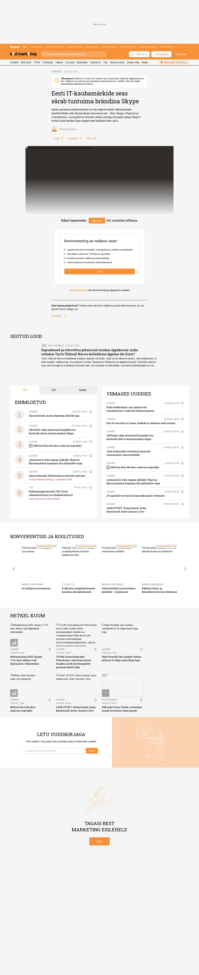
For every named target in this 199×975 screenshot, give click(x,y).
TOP (31, 487)
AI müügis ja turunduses (36, 588)
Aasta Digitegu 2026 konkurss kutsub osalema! (57, 475)
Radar (145, 62)
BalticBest (82, 62)
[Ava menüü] (24, 47)
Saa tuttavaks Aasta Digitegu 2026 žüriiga (54, 415)
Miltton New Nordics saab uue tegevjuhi (58, 445)
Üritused (69, 62)
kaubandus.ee (37, 47)
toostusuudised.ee (128, 47)
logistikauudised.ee (148, 47)
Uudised (33, 411)
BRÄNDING (56, 71)
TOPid (36, 62)
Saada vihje (133, 62)
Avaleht (14, 62)
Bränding (56, 315)
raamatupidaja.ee (91, 47)
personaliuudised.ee (55, 47)
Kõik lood (26, 62)
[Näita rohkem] (179, 47)
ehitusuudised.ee (167, 47)
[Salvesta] (91, 411)
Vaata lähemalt (77, 290)
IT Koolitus (68, 584)
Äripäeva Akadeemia (32, 584)
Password (95, 62)
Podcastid (47, 62)
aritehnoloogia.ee (109, 47)
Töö (105, 62)
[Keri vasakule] (13, 569)
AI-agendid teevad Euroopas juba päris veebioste (135, 495)
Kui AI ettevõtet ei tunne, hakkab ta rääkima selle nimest (140, 423)
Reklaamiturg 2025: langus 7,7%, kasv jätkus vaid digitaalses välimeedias (26, 660)
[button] (54, 751)
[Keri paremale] (185, 569)
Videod (59, 62)
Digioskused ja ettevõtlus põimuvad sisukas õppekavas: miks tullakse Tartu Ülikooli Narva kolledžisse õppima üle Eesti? (89, 352)
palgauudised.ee (74, 47)
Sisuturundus (117, 62)
